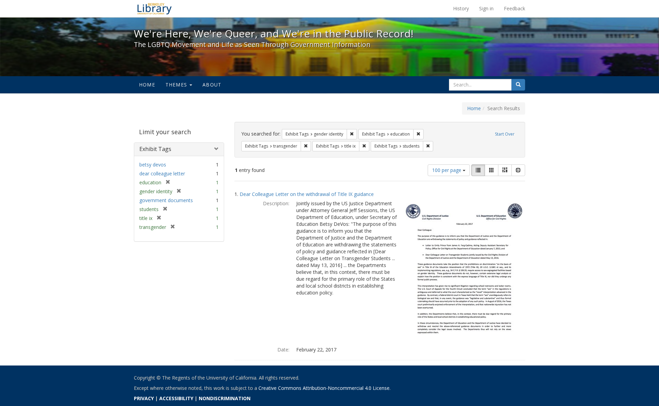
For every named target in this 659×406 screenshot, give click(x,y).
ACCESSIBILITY (176, 398)
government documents (166, 200)
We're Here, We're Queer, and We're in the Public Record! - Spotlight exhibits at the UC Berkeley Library (154, 8)
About (212, 84)
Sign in (486, 8)
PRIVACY (144, 398)
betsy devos (152, 164)
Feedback (514, 8)
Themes (177, 84)
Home (147, 84)
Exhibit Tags (155, 149)
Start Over (505, 134)
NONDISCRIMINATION (225, 398)
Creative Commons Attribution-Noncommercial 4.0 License (324, 388)
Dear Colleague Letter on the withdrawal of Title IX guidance (307, 194)
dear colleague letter (162, 173)
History (461, 8)
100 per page (447, 170)
